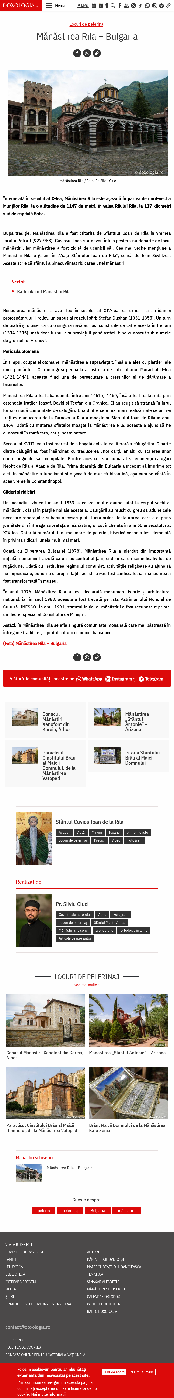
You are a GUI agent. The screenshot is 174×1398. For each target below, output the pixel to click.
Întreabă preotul (21, 1282)
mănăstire (127, 1210)
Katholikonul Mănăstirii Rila (44, 291)
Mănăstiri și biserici (73, 930)
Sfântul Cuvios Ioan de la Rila (89, 821)
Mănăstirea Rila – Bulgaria (70, 1168)
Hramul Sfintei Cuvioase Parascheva (38, 1304)
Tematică (95, 1274)
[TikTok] (140, 5)
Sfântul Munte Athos (109, 922)
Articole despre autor (75, 938)
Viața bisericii (18, 1244)
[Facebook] (119, 5)
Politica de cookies (23, 1347)
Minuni (97, 832)
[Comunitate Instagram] (155, 5)
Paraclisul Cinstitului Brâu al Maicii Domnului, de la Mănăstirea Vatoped (59, 765)
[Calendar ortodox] (94, 5)
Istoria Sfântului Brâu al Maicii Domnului (142, 757)
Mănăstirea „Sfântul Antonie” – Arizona (137, 721)
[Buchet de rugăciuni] (107, 5)
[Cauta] (113, 5)
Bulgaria (98, 1210)
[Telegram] (162, 5)
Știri (9, 1297)
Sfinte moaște (137, 832)
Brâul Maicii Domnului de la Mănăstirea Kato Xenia (127, 1128)
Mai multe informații (48, 1394)
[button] (55, 5)
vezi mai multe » (87, 984)
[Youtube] (126, 5)
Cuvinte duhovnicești (25, 1252)
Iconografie (104, 930)
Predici (99, 840)
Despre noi (15, 1340)
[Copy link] (97, 53)
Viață (81, 832)
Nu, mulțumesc (142, 1372)
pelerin (44, 1210)
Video (116, 840)
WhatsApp (92, 678)
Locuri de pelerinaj (87, 24)
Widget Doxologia (103, 1304)
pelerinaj (70, 1210)
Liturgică (14, 1267)
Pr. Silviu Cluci (72, 903)
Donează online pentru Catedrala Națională (45, 1355)
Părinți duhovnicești (106, 1259)
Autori (93, 1252)
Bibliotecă (15, 1274)
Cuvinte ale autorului (75, 914)
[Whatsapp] (87, 53)
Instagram (122, 678)
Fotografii (134, 840)
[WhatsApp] (147, 5)
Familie (11, 1259)
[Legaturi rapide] (168, 5)
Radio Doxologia (102, 1311)
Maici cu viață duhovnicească (114, 1267)
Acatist (64, 832)
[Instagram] (133, 5)
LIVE (84, 5)
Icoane (114, 832)
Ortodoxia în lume (133, 930)
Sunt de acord (114, 1372)
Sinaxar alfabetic (103, 1282)
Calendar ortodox (103, 1297)
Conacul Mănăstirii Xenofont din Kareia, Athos (56, 721)
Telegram (154, 678)
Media (10, 1289)
